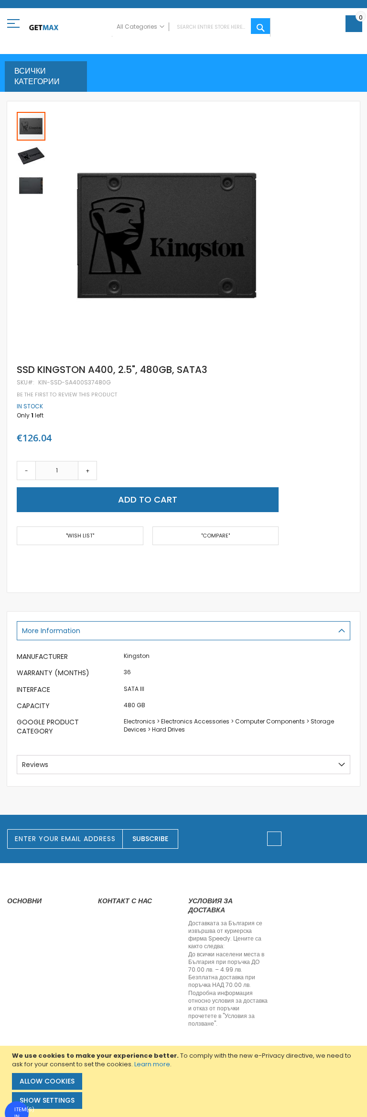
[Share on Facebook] (20, 563)
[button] (31, 155)
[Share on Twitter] (35, 563)
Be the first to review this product (67, 394)
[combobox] (191, 27)
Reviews (35, 764)
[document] (184, 1081)
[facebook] (274, 839)
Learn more (152, 1064)
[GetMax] (44, 27)
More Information (51, 630)
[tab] (183, 630)
